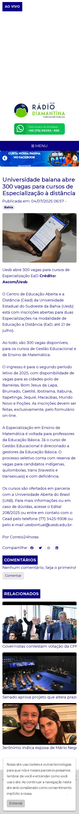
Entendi (15, 803)
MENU (41, 145)
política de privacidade (49, 794)
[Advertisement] (39, 57)
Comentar (13, 576)
